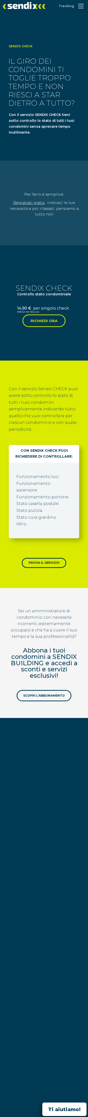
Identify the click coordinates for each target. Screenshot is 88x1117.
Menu (81, 6)
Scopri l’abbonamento (44, 696)
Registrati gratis (28, 202)
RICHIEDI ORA (44, 320)
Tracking (66, 6)
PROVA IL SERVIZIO (44, 563)
